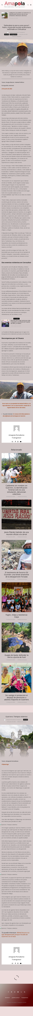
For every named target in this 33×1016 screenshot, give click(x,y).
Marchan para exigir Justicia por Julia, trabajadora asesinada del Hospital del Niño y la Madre (21, 322)
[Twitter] (11, 992)
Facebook (18, 141)
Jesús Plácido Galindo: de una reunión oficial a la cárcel (16, 533)
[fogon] (16, 597)
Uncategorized (13, 34)
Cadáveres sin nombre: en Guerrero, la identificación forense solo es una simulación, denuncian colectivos (20, 14)
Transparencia (24, 997)
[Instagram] (14, 992)
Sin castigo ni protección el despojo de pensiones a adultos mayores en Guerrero (16, 697)
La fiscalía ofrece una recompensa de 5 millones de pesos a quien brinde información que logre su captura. (16, 348)
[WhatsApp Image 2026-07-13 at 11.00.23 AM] (16, 678)
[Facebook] (8, 992)
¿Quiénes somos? (16, 997)
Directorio (7, 997)
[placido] (16, 514)
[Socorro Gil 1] (16, 555)
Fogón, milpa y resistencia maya (16, 616)
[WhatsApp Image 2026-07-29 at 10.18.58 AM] (5, 15)
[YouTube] (18, 992)
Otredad (6, 34)
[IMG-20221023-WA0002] (5, 323)
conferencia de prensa (12, 291)
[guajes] (16, 637)
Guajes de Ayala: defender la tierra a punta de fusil (16, 656)
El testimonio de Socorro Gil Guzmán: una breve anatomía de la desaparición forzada (16, 574)
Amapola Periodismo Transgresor (17, 32)
